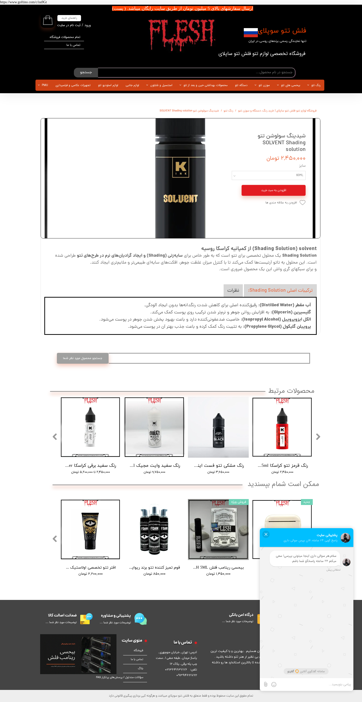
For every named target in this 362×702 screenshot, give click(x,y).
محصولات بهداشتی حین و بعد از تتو (205, 85)
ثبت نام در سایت (69, 25)
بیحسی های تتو (290, 85)
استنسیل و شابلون (161, 85)
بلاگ (140, 668)
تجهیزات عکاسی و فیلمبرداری (73, 85)
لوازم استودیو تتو (108, 85)
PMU (45, 85)
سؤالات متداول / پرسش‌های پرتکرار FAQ (133, 677)
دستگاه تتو (241, 85)
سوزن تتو (264, 85)
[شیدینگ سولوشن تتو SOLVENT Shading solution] (180, 178)
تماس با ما (73, 45)
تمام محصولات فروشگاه (65, 37)
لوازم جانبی (132, 85)
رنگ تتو (316, 85)
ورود (87, 25)
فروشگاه (138, 650)
